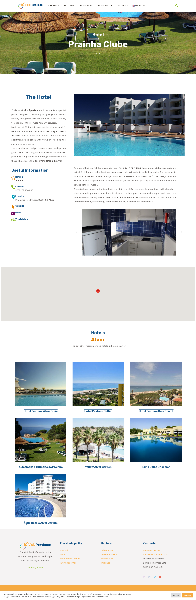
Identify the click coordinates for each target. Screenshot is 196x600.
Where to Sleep (109, 554)
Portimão (64, 550)
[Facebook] (149, 577)
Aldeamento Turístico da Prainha (41, 467)
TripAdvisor (21, 219)
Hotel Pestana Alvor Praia (41, 411)
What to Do (107, 550)
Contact (20, 186)
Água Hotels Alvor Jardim (41, 523)
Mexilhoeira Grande (70, 558)
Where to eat (107, 558)
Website (19, 206)
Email (18, 212)
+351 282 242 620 (152, 550)
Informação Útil (68, 562)
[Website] (13, 207)
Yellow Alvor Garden (98, 467)
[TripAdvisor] (13, 220)
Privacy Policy (35, 567)
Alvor (62, 554)
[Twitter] (155, 577)
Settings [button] (175, 595)
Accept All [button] (187, 595)
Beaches (105, 562)
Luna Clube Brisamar (156, 467)
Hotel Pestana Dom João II (156, 411)
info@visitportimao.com (155, 554)
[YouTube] (160, 577)
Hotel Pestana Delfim (98, 411)
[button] (58, 5)
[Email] (13, 213)
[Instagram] (144, 577)
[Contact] (13, 187)
